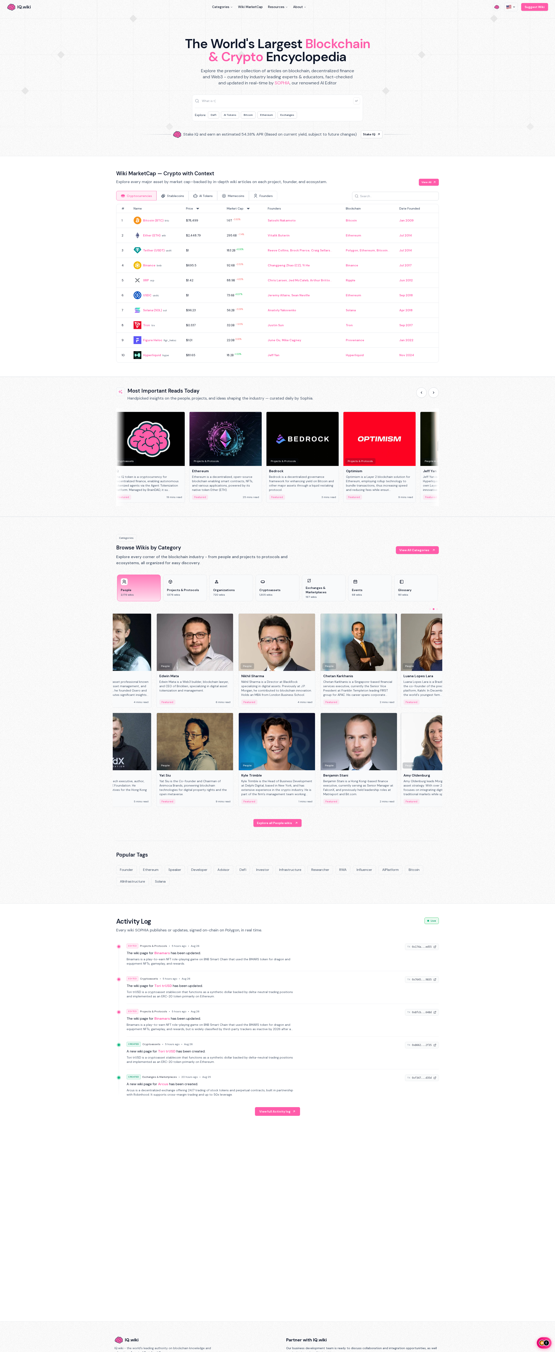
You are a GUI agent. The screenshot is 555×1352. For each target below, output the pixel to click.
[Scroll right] (433, 392)
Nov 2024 (406, 355)
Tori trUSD (163, 985)
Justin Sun (276, 325)
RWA (343, 869)
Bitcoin (248, 115)
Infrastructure (290, 869)
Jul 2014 (405, 235)
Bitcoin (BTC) (153, 220)
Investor (262, 869)
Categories (220, 7)
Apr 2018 (406, 310)
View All (426, 182)
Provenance (355, 340)
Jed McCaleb (299, 280)
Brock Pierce (300, 250)
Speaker (174, 869)
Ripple (350, 280)
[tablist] (196, 195)
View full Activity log (275, 1111)
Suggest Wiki (535, 7)
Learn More (351, 134)
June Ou (274, 340)
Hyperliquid (152, 355)
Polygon (352, 250)
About (298, 7)
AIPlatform (390, 869)
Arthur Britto (320, 280)
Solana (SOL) (152, 310)
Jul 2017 (405, 265)
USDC (147, 295)
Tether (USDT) (154, 250)
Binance (149, 265)
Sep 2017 (406, 325)
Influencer (364, 869)
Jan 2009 (406, 220)
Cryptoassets (149, 978)
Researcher (320, 869)
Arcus (163, 1084)
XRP (146, 280)
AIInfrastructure (132, 881)
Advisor (223, 869)
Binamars (162, 953)
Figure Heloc (152, 340)
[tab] (136, 195)
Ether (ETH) (151, 235)
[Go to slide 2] (433, 609)
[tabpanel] (277, 283)
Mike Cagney (291, 340)
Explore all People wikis (274, 823)
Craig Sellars (320, 250)
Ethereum (266, 115)
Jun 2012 (406, 280)
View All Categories (414, 550)
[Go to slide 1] (430, 609)
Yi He (306, 265)
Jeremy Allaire (279, 295)
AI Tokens (230, 115)
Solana (351, 310)
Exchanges (287, 115)
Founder (126, 869)
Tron (146, 325)
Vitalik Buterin (279, 235)
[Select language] (511, 7)
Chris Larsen (277, 280)
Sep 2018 (406, 295)
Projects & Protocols (153, 946)
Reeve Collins (278, 250)
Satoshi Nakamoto (282, 220)
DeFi (213, 115)
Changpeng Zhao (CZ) (284, 265)
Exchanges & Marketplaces (159, 1077)
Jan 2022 (406, 340)
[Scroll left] (421, 392)
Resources (276, 7)
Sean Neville (300, 295)
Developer (199, 869)
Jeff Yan (273, 355)
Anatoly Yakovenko (282, 310)
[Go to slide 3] (437, 609)
